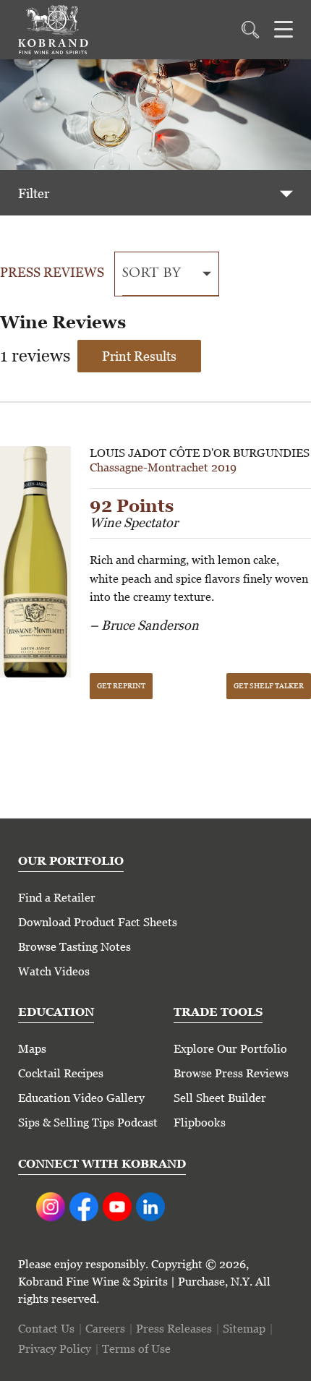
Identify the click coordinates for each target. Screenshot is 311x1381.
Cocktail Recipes (60, 1073)
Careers (105, 1328)
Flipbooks (200, 1122)
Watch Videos (54, 971)
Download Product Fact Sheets (97, 922)
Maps (32, 1049)
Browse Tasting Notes (74, 947)
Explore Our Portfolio (230, 1049)
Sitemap (244, 1328)
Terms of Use (136, 1349)
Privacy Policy (54, 1349)
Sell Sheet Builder (220, 1098)
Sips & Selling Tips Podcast (88, 1122)
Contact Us (46, 1328)
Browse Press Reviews (231, 1073)
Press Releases (174, 1328)
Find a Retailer (56, 898)
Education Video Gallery (81, 1098)
